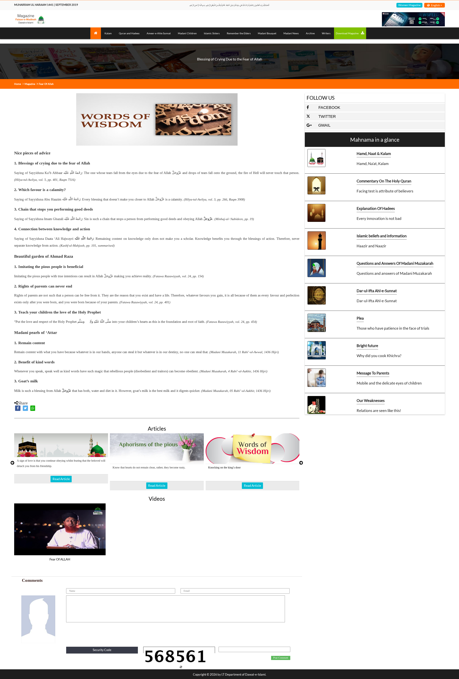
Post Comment (280, 658)
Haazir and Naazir (371, 246)
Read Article (61, 479)
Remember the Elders (239, 33)
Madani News (291, 33)
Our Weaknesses (371, 400)
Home (17, 83)
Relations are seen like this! (379, 410)
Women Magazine (409, 5)
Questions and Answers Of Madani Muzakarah (395, 263)
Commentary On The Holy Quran (384, 181)
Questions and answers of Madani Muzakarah (394, 273)
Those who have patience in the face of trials (393, 328)
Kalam (108, 33)
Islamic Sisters (212, 33)
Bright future (367, 345)
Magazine (30, 83)
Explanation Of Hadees (376, 208)
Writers (326, 33)
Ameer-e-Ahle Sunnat (159, 33)
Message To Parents (373, 373)
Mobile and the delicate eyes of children (389, 383)
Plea (360, 318)
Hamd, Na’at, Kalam (373, 163)
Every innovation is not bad (379, 218)
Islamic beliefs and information (382, 236)
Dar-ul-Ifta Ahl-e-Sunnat (377, 290)
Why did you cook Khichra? (379, 355)
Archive (310, 33)
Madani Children (187, 33)
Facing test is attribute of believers (385, 191)
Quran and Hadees (129, 33)
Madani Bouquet (267, 33)
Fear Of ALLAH (59, 559)
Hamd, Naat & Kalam (374, 153)
